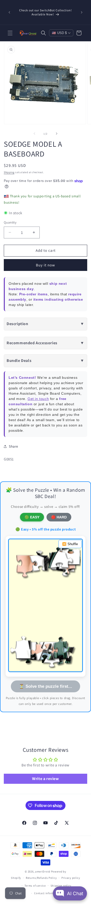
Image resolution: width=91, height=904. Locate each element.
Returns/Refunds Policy (41, 878)
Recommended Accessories (45, 343)
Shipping (9, 172)
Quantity (10, 222)
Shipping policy (61, 885)
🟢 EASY (32, 517)
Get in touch (38, 399)
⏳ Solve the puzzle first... (45, 686)
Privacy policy (70, 878)
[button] (10, 33)
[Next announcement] (81, 12)
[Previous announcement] (9, 12)
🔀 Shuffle (70, 544)
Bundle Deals (45, 360)
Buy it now (45, 265)
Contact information (47, 893)
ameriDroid (42, 871)
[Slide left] (34, 133)
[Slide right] (56, 133)
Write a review (45, 778)
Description (45, 323)
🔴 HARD (59, 517)
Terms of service (35, 885)
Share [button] (13, 446)
